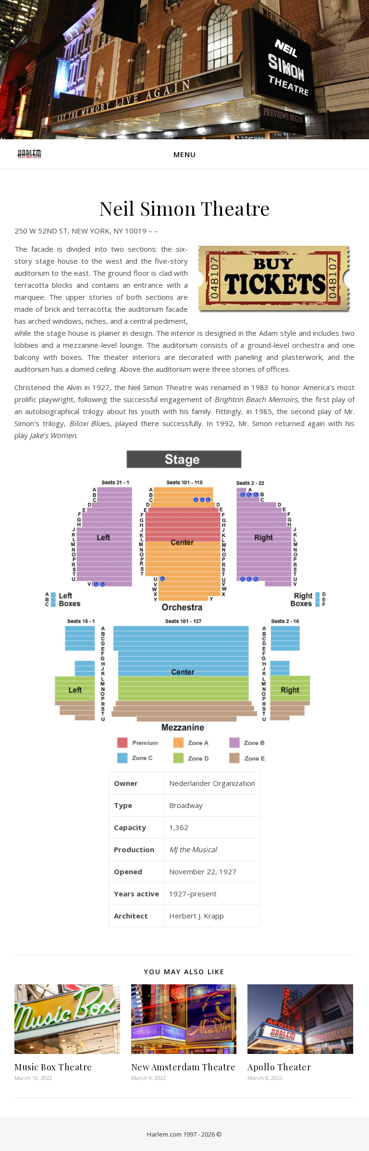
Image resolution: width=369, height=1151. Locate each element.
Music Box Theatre (53, 1067)
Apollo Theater (279, 1067)
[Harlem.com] (28, 154)
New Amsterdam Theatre (183, 1067)
